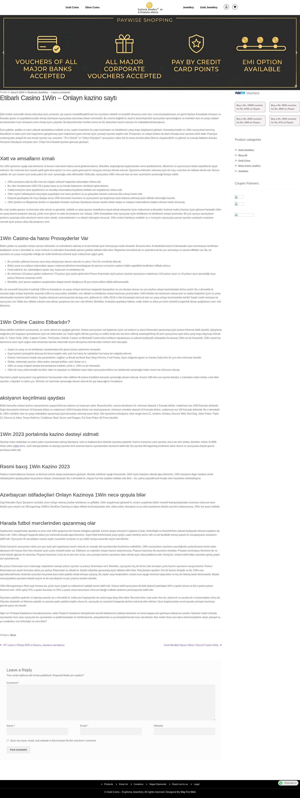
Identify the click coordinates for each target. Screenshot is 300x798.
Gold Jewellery (209, 7)
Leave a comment (60, 92)
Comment (13, 683)
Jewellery (188, 7)
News (13, 635)
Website (158, 725)
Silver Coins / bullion (249, 165)
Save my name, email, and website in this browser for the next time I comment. (53, 740)
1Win (16, 446)
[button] (3, 52)
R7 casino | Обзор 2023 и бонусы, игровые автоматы (34, 644)
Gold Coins (72, 7)
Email (84, 725)
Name (11, 725)
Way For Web (188, 792)
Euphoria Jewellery (38, 92)
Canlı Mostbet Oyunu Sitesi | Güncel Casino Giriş (191, 644)
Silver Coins (92, 7)
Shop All (242, 155)
